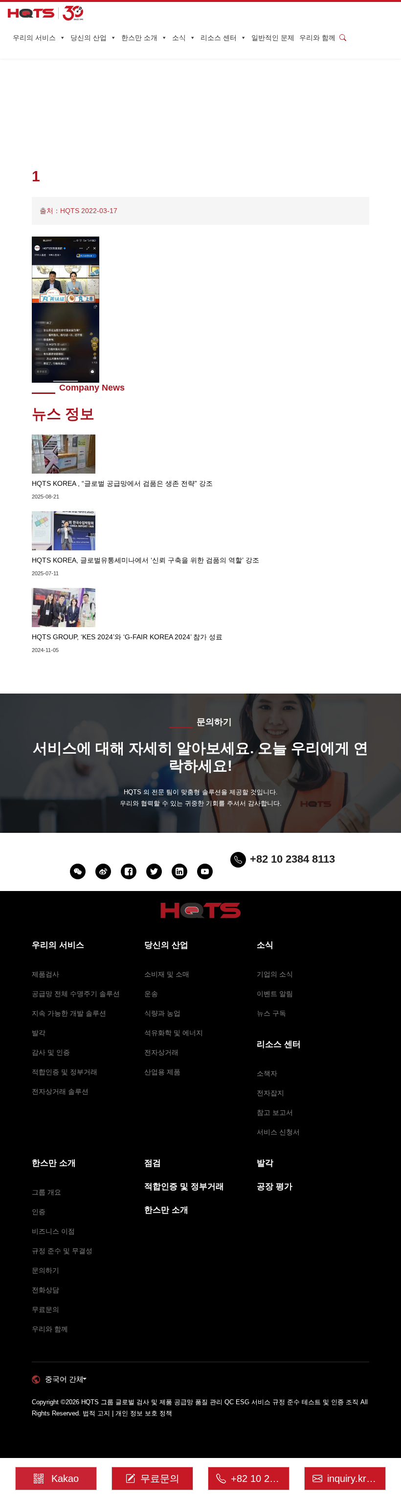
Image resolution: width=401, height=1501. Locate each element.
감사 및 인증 (51, 1052)
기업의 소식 (275, 974)
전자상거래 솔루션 (60, 1091)
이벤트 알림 (275, 994)
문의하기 (45, 1270)
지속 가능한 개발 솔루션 (69, 1013)
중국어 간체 (64, 1379)
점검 (152, 1163)
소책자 (267, 1073)
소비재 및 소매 (166, 974)
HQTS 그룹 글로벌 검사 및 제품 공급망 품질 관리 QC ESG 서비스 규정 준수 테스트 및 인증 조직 (219, 1402)
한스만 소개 (139, 38)
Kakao (65, 1478)
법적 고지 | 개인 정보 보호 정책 (127, 1413)
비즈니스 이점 (53, 1231)
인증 (38, 1212)
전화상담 (45, 1290)
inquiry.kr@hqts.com (356, 1478)
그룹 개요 (46, 1192)
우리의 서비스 (34, 38)
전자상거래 (161, 1052)
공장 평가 (274, 1186)
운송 (151, 994)
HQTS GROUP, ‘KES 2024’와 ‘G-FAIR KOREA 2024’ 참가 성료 (127, 637)
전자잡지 (270, 1093)
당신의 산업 (88, 38)
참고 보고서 (275, 1112)
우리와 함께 (317, 38)
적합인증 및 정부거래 (64, 1072)
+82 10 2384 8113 (260, 1478)
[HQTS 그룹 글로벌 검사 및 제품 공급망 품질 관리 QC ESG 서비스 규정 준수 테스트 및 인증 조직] (45, 13)
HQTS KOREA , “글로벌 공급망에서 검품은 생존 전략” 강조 (122, 483)
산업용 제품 (162, 1072)
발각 (38, 1033)
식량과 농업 (162, 1013)
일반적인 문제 (272, 38)
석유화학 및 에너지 (173, 1033)
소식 (179, 38)
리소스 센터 (218, 38)
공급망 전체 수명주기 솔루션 (76, 994)
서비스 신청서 (278, 1132)
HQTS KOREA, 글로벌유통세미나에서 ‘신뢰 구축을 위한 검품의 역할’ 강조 (145, 560)
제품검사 (45, 974)
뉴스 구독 (271, 1013)
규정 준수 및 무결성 (62, 1251)
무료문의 (45, 1309)
